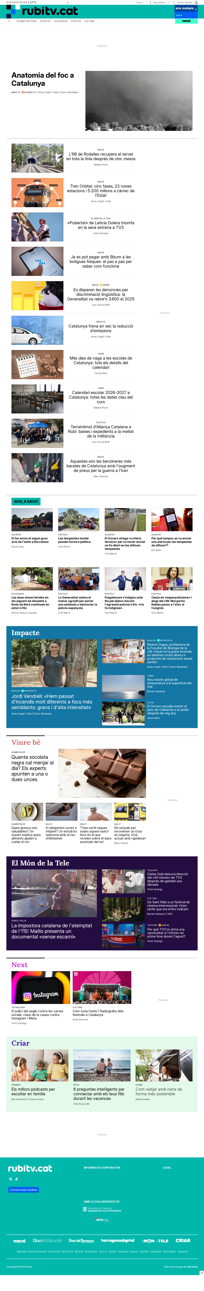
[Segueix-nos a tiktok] (16, 1180)
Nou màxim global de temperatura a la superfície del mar (169, 683)
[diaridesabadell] (47, 1241)
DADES (106, 285)
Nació (101, 149)
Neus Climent (121, 843)
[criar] (183, 1241)
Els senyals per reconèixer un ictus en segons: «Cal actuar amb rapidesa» (130, 833)
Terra (150, 676)
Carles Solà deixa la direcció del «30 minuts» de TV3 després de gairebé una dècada (167, 879)
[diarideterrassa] (81, 1241)
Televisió (152, 870)
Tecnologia (18, 1007)
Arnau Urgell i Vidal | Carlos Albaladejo (58, 92)
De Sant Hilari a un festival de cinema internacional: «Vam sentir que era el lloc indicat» (168, 905)
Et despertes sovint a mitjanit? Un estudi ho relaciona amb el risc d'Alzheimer (61, 833)
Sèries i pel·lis (18, 920)
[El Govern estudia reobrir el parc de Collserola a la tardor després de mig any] (123, 714)
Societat (45, 21)
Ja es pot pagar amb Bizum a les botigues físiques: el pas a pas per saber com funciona (101, 261)
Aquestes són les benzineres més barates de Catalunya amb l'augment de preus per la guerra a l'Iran (100, 466)
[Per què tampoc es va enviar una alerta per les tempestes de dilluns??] (172, 519)
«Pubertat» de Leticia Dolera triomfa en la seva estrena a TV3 (100, 225)
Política (76, 21)
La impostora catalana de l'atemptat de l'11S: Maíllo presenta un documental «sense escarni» (51, 931)
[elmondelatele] (155, 1241)
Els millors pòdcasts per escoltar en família (33, 1091)
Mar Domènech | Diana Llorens (27, 1099)
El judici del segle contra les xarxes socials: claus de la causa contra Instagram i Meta (37, 1014)
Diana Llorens (143, 1099)
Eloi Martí (156, 550)
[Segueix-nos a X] (10, 1180)
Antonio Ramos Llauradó (24, 613)
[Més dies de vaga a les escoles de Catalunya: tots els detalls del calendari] (37, 364)
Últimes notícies (27, 21)
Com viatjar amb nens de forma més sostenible (159, 1091)
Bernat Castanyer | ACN (159, 914)
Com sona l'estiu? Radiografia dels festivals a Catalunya (98, 1013)
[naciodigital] (20, 1241)
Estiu (76, 1085)
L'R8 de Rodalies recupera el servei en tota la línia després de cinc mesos (100, 156)
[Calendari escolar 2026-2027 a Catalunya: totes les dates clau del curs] (37, 399)
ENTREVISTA (30, 691)
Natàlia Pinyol (101, 165)
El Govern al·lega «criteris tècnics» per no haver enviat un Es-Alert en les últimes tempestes (125, 544)
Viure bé (25, 742)
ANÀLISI (165, 925)
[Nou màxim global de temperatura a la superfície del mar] (123, 687)
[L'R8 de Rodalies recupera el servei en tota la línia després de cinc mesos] (37, 158)
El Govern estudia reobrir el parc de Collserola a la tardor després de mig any (168, 709)
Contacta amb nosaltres (23, 1189)
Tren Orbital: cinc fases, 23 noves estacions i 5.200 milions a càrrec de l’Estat (101, 191)
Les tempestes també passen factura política (74, 540)
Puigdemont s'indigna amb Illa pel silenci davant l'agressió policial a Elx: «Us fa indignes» (124, 603)
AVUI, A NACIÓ (26, 501)
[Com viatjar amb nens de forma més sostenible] (164, 1065)
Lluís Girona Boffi (100, 305)
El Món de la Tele (101, 218)
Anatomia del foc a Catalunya (42, 79)
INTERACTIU (31, 92)
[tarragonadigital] (117, 1241)
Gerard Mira (101, 373)
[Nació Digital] (37, 13)
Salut (49, 824)
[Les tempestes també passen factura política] (78, 519)
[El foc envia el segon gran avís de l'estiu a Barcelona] (32, 519)
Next (19, 964)
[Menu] (8, 21)
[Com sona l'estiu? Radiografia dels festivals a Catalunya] (102, 987)
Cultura (89, 21)
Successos (61, 21)
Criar (101, 353)
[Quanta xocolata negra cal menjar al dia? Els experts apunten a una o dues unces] (102, 773)
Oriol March (64, 547)
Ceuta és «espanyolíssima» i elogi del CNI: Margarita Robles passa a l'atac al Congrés (171, 603)
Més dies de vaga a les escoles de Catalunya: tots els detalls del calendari (101, 363)
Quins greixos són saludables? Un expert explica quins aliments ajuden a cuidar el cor (26, 835)
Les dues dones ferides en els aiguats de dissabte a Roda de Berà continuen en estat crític (30, 603)
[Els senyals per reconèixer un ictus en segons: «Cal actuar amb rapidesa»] (130, 812)
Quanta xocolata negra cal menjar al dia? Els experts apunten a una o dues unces (32, 768)
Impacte (15, 92)
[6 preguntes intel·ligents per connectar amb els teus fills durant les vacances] (101, 1065)
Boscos (15, 691)
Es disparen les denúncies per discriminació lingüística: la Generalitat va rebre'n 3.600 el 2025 (101, 294)
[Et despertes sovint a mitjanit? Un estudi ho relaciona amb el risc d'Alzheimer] (61, 812)
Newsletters (159, 2)
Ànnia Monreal (80, 1019)
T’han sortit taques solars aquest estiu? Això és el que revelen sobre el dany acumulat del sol (96, 835)
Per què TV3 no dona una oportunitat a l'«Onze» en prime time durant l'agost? (166, 933)
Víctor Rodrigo (101, 233)
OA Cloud (192, 1266)
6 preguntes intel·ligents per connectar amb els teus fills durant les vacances (99, 1094)
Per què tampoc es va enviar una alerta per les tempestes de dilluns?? (171, 542)
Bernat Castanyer (156, 691)
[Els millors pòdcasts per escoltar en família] (39, 1065)
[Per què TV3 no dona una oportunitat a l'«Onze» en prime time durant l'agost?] (123, 936)
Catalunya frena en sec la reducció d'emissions (101, 328)
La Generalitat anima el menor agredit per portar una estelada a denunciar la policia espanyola (77, 603)
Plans (139, 1085)
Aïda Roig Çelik (81, 1104)
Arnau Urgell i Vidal (101, 201)
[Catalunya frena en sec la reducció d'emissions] (37, 330)
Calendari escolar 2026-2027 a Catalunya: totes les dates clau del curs (101, 397)
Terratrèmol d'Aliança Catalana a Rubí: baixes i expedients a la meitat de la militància (101, 431)
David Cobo (17, 547)
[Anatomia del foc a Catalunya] (139, 101)
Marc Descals (101, 476)
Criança (16, 1085)
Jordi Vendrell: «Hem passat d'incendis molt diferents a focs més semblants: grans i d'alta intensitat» (51, 701)
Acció (150, 702)
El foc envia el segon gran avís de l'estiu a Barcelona (30, 540)
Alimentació (18, 752)
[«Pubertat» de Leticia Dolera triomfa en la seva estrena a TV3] (37, 227)
